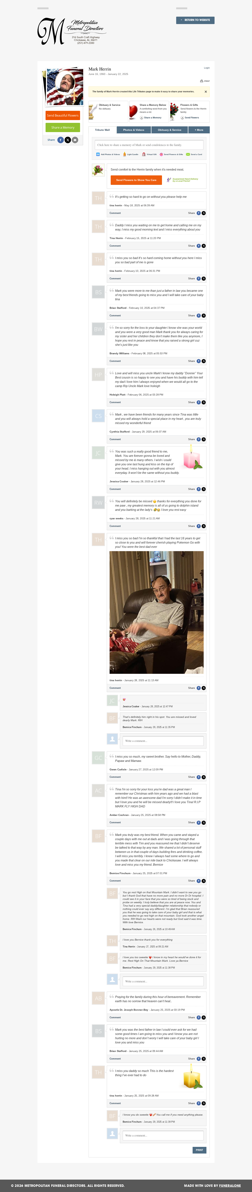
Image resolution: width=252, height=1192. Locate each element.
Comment (115, 213)
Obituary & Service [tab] (169, 129)
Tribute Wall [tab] (102, 129)
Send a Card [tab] (196, 154)
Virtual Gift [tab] (151, 154)
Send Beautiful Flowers (63, 115)
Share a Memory (62, 127)
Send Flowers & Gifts (173, 154)
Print (199, 1150)
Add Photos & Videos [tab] (110, 154)
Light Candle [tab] (132, 154)
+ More (202, 129)
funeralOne (230, 1185)
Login (207, 68)
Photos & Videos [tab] (133, 129)
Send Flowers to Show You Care (136, 180)
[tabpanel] (149, 645)
